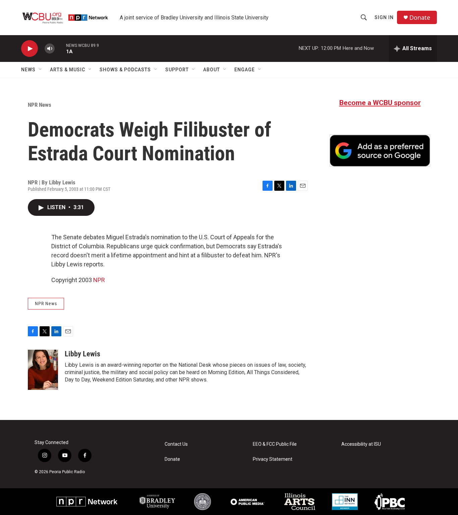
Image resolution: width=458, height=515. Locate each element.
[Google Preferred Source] (380, 150)
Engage (244, 69)
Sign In (384, 17)
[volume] (49, 48)
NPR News (39, 104)
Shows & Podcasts (125, 69)
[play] (29, 49)
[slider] (60, 48)
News (28, 69)
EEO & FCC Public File (275, 444)
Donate (419, 17)
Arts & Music (67, 69)
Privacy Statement (272, 459)
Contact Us (176, 444)
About (211, 69)
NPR (99, 279)
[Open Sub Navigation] (40, 69)
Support (177, 69)
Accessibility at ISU (361, 444)
